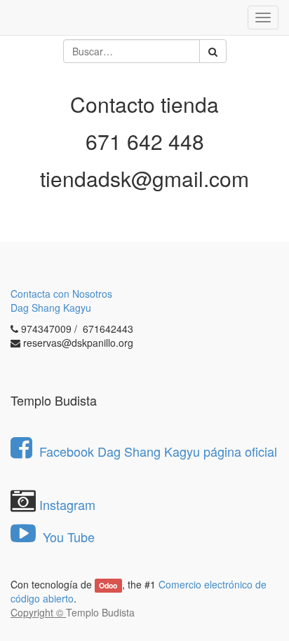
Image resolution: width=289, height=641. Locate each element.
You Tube (67, 537)
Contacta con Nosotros (61, 294)
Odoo (108, 585)
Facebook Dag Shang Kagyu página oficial (158, 451)
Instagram (67, 504)
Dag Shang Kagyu (51, 308)
